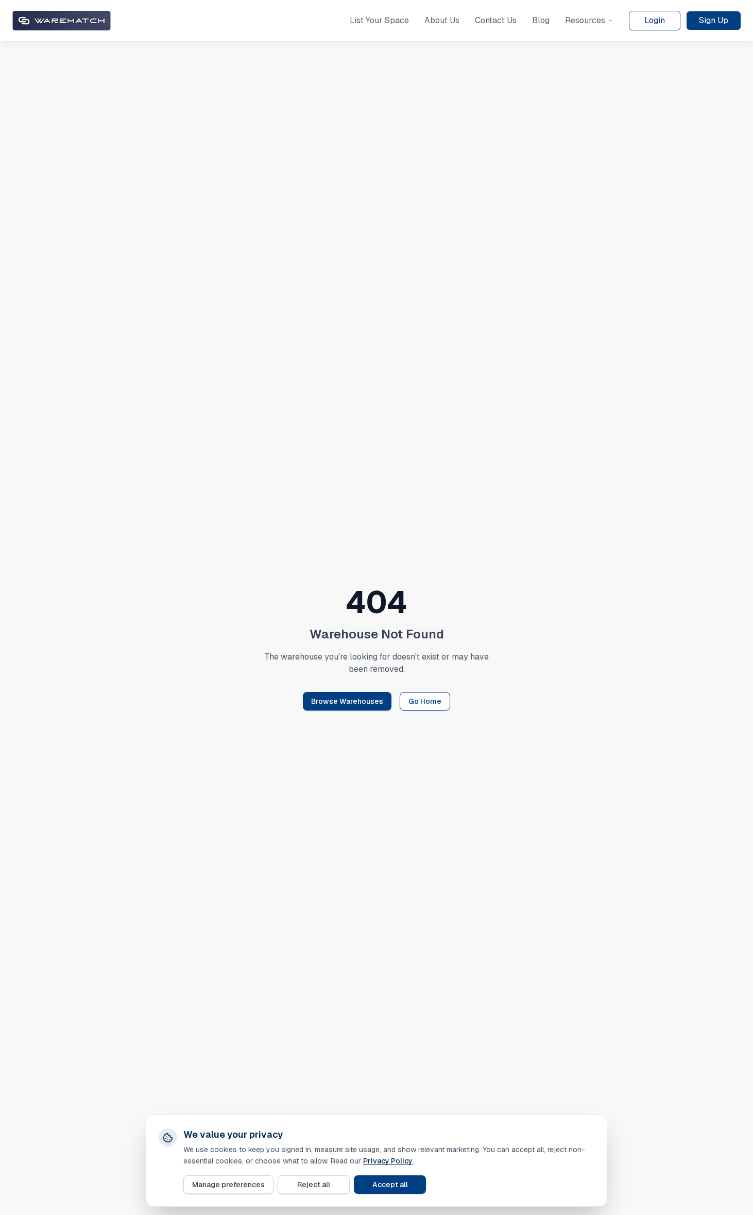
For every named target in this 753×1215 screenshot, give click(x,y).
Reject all (313, 1184)
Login (654, 20)
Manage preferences (228, 1184)
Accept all (390, 1184)
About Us (441, 20)
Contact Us (496, 20)
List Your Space (379, 20)
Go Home (424, 701)
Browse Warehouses (347, 701)
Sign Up (713, 20)
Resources (585, 20)
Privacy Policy (388, 1161)
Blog (541, 20)
